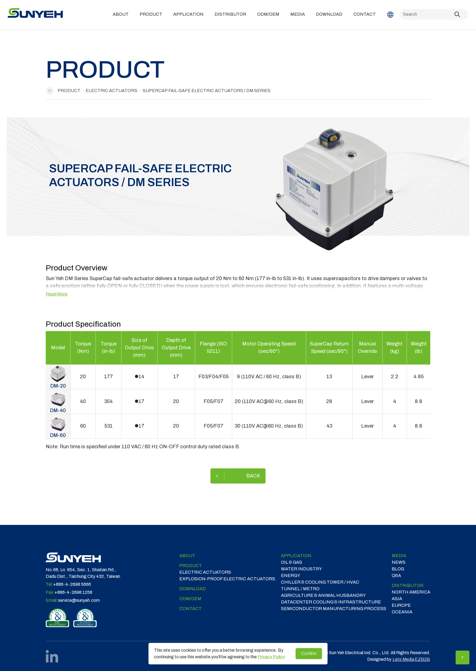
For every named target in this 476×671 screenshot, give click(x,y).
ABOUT (121, 14)
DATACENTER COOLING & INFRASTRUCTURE (331, 602)
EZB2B (422, 659)
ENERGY (290, 575)
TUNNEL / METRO (300, 588)
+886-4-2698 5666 (72, 584)
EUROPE (401, 605)
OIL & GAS (291, 562)
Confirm (309, 653)
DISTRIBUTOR (230, 14)
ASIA (397, 598)
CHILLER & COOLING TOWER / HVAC (320, 582)
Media (297, 14)
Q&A (396, 575)
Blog (398, 569)
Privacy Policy (271, 656)
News (398, 562)
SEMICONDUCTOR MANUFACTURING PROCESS (333, 608)
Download (329, 14)
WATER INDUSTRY (301, 569)
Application (188, 14)
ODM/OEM (268, 14)
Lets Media (403, 659)
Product (151, 14)
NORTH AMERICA (411, 592)
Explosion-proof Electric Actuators (227, 578)
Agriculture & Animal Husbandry (323, 595)
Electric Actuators (111, 90)
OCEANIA (402, 612)
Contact (364, 14)
